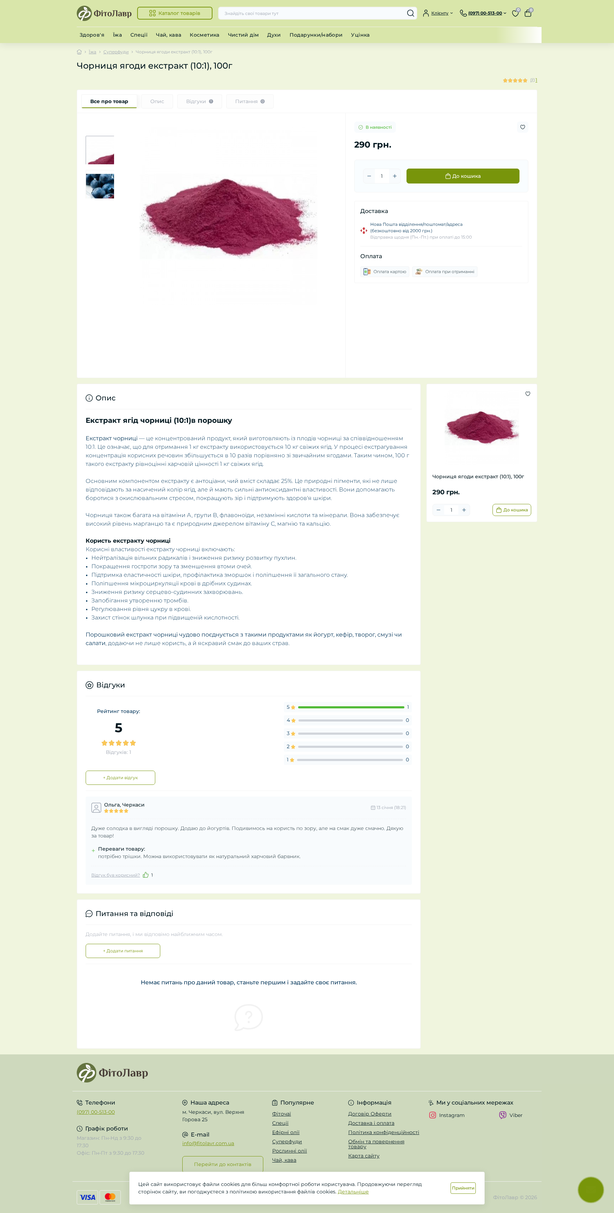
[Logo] (104, 13)
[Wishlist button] (522, 127)
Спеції (138, 35)
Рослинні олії (289, 1151)
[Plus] (394, 176)
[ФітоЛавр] (190, 1072)
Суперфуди (116, 51)
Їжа (117, 35)
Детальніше (353, 1191)
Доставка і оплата (371, 1123)
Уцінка (360, 35)
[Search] (410, 13)
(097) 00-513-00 (96, 1112)
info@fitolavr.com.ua (208, 1143)
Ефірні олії (286, 1132)
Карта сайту (363, 1156)
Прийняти (463, 1188)
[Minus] (369, 176)
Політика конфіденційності (383, 1132)
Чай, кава (168, 35)
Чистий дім (243, 35)
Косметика (204, 35)
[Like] (146, 875)
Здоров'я (92, 35)
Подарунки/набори (316, 35)
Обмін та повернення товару (376, 1144)
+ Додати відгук (120, 777)
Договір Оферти (370, 1114)
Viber (516, 1115)
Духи (274, 35)
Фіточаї (281, 1114)
